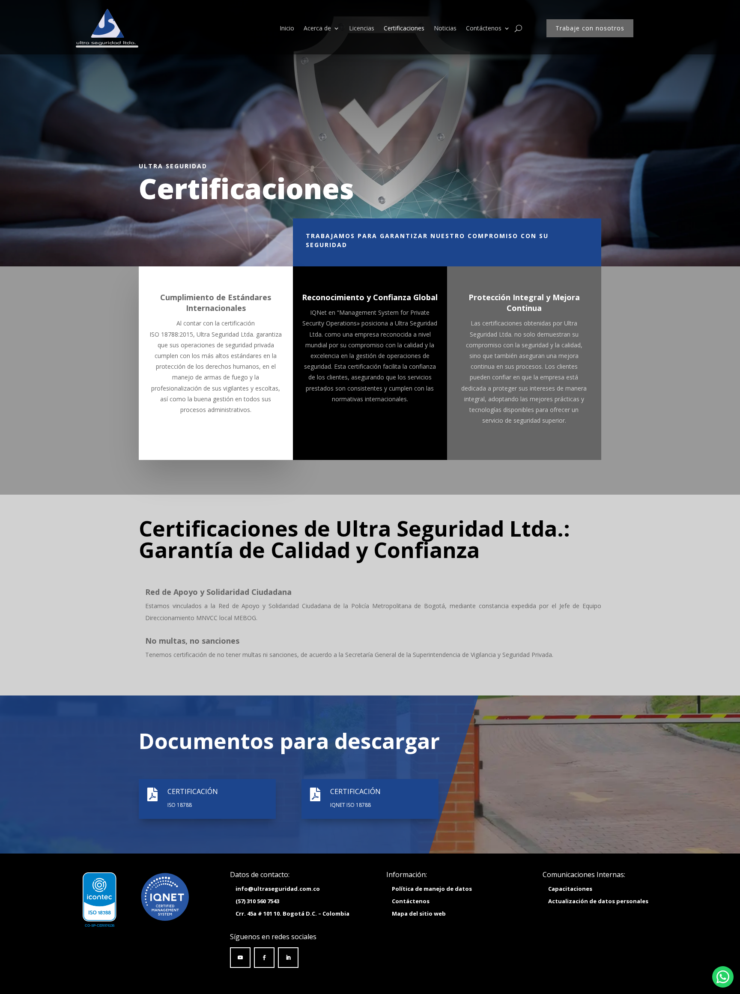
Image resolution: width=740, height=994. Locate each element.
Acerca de (317, 28)
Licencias (361, 28)
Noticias (445, 28)
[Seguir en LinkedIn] (288, 957)
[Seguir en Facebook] (264, 957)
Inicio (287, 28)
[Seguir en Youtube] (240, 957)
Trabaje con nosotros (589, 28)
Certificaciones (404, 28)
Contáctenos (483, 28)
